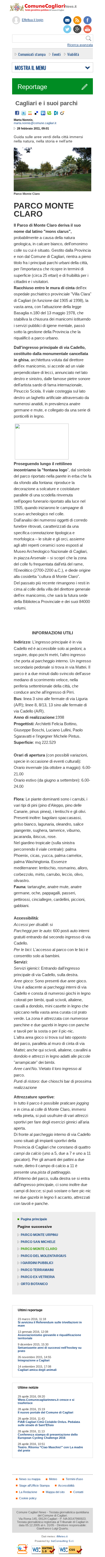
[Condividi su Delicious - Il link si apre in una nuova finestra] (36, 113)
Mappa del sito (55, 1492)
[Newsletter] (67, 20)
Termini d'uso (74, 1479)
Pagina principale (34, 1219)
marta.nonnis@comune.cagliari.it (35, 123)
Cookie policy (28, 1498)
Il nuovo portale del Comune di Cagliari (45, 1412)
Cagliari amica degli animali (37, 1369)
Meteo (53, 1479)
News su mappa (29, 1479)
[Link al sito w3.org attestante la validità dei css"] (70, 1550)
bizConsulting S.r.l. (62, 1540)
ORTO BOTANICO (34, 1284)
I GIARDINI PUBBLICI (37, 1263)
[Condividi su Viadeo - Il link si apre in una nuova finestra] (62, 113)
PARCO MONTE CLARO (39, 1249)
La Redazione (28, 1492)
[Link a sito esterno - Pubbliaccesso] (22, 1549)
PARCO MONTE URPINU (39, 1235)
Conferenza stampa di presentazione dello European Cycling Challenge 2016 (48, 1436)
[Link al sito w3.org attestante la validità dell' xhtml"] (43, 1550)
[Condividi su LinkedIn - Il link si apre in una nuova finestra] (43, 113)
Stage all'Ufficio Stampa (34, 1485)
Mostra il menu (30, 68)
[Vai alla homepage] (45, 7)
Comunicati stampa (32, 54)
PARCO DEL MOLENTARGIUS (43, 1256)
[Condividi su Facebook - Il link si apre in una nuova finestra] (17, 113)
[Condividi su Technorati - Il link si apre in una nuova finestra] (49, 113)
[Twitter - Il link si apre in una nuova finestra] (24, 113)
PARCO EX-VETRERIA (38, 1277)
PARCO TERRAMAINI (37, 1270)
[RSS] (77, 20)
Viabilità (73, 54)
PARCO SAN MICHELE (38, 1242)
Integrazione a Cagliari (34, 1360)
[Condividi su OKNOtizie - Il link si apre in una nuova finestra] (30, 113)
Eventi (56, 54)
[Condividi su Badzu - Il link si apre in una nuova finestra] (56, 113)
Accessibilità (66, 1485)
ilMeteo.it (62, 1536)
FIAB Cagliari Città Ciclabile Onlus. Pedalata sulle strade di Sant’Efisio (49, 1423)
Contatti (78, 1492)
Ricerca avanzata (80, 45)
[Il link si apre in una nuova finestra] (87, 20)
